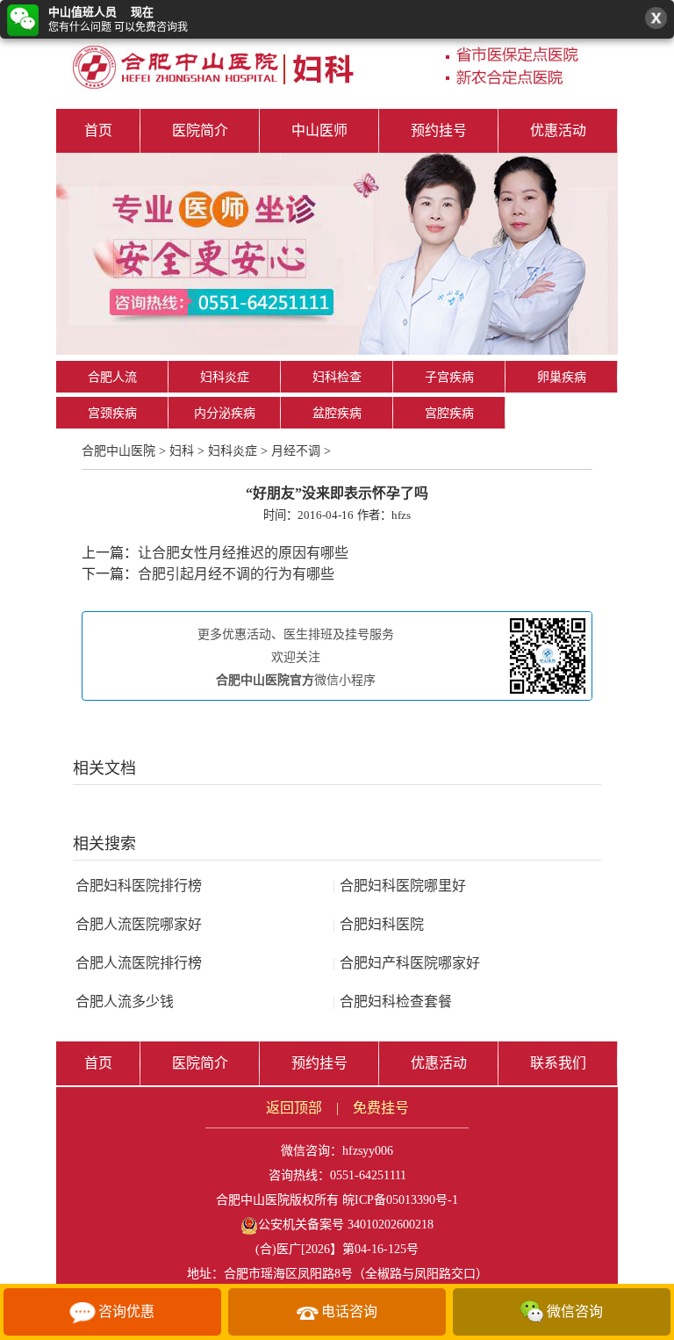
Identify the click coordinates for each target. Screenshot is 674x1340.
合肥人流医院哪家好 (138, 924)
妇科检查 (337, 377)
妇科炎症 (224, 377)
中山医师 (319, 130)
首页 (98, 130)
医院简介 (200, 130)
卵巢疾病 (561, 377)
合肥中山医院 (118, 450)
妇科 (181, 450)
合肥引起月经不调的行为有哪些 (236, 573)
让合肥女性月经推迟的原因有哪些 (243, 552)
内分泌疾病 (224, 413)
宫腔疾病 (449, 413)
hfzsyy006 (367, 1150)
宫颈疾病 (112, 413)
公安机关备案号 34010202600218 (346, 1224)
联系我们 (558, 1062)
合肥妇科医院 (378, 924)
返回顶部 (294, 1107)
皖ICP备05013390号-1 (400, 1200)
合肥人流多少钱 (124, 1001)
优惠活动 (558, 130)
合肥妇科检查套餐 (392, 1001)
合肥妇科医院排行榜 (138, 885)
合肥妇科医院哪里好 (399, 885)
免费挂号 (381, 1107)
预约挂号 (439, 130)
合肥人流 (112, 377)
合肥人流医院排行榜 (138, 962)
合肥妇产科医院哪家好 (406, 962)
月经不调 (295, 450)
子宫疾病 (449, 377)
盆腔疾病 (337, 413)
